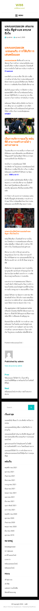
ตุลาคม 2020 (9, 518)
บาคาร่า (8, 559)
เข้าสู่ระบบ (8, 580)
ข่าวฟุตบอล (9, 551)
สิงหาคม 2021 (10, 480)
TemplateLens (17, 607)
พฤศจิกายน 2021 (11, 468)
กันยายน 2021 (10, 476)
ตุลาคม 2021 (9, 472)
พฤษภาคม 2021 (11, 493)
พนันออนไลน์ (9, 568)
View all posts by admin (13, 366)
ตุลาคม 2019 (9, 535)
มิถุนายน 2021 (10, 489)
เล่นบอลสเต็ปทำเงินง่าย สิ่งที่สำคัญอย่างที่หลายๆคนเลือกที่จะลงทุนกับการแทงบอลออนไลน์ (19, 436)
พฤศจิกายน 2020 (11, 514)
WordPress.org (10, 592)
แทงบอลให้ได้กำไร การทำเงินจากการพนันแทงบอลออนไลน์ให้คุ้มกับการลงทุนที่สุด (19, 453)
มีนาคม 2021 (9, 501)
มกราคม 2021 (10, 510)
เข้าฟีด (7, 584)
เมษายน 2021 (10, 497)
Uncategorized (10, 547)
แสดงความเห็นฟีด (11, 588)
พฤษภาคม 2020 (11, 527)
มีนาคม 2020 (9, 531)
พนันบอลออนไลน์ (16, 343)
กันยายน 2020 (10, 522)
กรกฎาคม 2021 (10, 484)
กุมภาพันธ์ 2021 (10, 505)
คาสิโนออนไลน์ (10, 555)
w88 (19, 5)
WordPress (32, 607)
